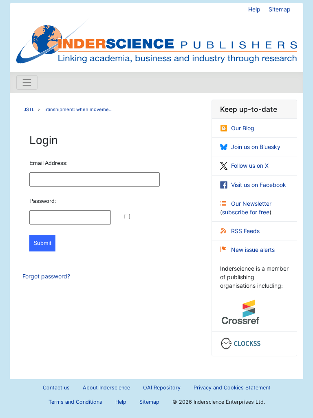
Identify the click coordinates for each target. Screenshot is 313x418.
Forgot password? (46, 276)
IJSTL (28, 109)
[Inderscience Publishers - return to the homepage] (156, 34)
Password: (42, 201)
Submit (42, 243)
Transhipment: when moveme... (78, 109)
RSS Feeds (245, 230)
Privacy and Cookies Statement (232, 388)
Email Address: (48, 163)
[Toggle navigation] (26, 82)
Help (254, 9)
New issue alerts (253, 249)
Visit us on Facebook (258, 184)
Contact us (56, 388)
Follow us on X (250, 165)
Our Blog (242, 128)
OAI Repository (162, 388)
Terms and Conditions (75, 402)
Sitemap (280, 9)
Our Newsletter (251, 203)
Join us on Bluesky (255, 146)
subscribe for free (245, 212)
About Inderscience (106, 388)
